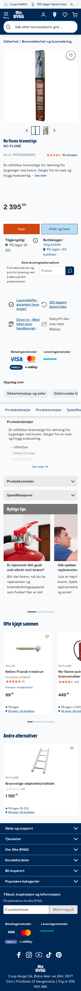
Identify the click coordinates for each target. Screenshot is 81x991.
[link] (62, 155)
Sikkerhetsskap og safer (26, 393)
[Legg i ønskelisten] (71, 55)
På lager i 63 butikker (21, 812)
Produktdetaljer (18, 410)
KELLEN (10, 665)
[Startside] (24, 15)
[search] (8, 27)
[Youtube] (39, 955)
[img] (28, 681)
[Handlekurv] (74, 15)
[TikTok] (49, 955)
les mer (41, 175)
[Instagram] (29, 955)
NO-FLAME (12, 146)
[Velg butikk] (54, 15)
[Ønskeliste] (65, 15)
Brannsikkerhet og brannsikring (46, 41)
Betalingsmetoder (24, 351)
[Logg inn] (43, 15)
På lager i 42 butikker (21, 711)
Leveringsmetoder (57, 351)
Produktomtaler (49, 410)
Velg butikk (52, 244)
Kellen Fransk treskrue (24, 672)
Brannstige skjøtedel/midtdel (29, 783)
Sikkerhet (11, 41)
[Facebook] (19, 955)
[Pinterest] (59, 955)
